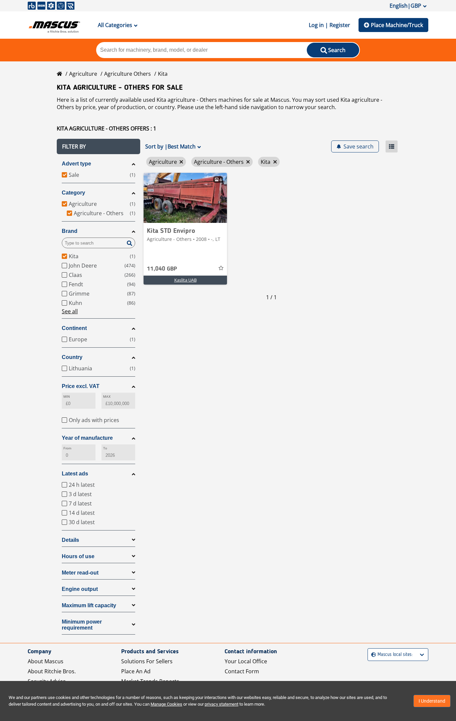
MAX (106, 396)
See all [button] (70, 311)
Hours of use (78, 556)
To (105, 448)
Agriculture (83, 73)
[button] (98, 146)
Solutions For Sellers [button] (147, 661)
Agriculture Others (127, 73)
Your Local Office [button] (246, 661)
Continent (74, 328)
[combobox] (372, 655)
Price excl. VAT (80, 386)
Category (73, 193)
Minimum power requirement (82, 625)
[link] (185, 198)
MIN (66, 396)
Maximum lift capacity (89, 605)
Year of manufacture (87, 438)
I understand (432, 701)
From (67, 448)
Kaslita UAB (185, 280)
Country (72, 357)
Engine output (80, 589)
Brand (69, 231)
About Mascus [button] (45, 661)
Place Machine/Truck (397, 25)
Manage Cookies (166, 704)
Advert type (76, 163)
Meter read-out (80, 573)
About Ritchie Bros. (52, 671)
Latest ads (75, 473)
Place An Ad (136, 671)
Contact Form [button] (242, 671)
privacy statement (221, 704)
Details (70, 540)
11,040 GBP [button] (162, 269)
